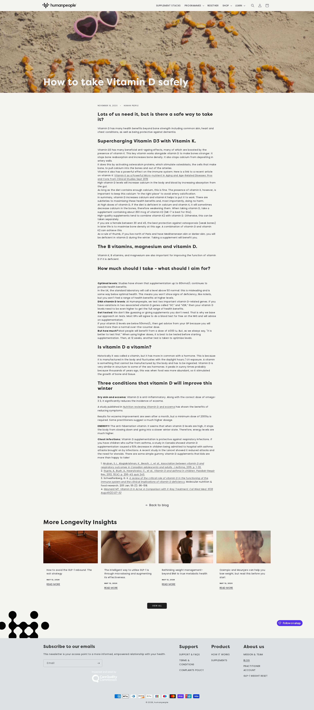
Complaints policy (191, 670)
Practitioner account (252, 668)
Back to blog (159, 505)
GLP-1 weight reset (256, 675)
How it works (220, 654)
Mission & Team (253, 654)
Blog (247, 660)
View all (157, 605)
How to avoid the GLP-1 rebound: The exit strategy (69, 571)
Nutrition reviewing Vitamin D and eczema (149, 406)
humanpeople (161, 702)
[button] (194, 5)
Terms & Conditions (186, 662)
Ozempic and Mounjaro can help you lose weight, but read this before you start (242, 573)
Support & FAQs (189, 654)
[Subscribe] (98, 663)
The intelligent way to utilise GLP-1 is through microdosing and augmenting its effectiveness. (128, 573)
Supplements (219, 660)
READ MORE (53, 584)
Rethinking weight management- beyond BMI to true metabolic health (184, 571)
